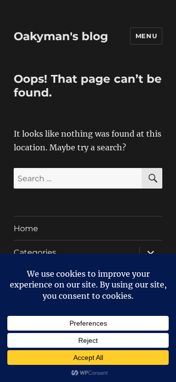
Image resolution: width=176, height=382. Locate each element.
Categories (35, 252)
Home (26, 228)
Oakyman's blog (61, 36)
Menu (146, 36)
